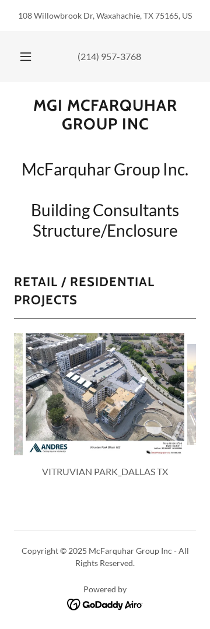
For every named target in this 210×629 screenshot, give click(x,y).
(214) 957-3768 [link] (109, 56)
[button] (25, 56)
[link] (105, 115)
